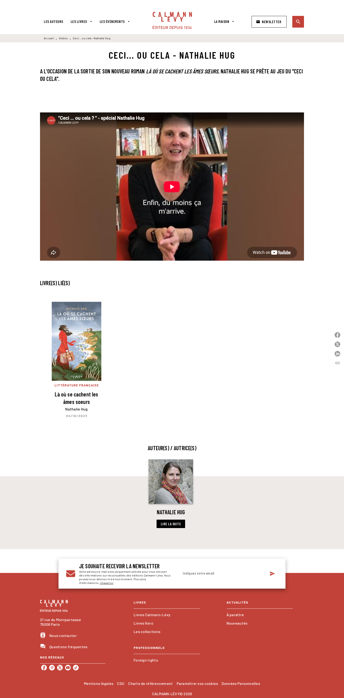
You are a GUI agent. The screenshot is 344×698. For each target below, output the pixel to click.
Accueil (49, 38)
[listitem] (44, 668)
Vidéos (63, 38)
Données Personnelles (241, 683)
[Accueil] (172, 20)
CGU (120, 683)
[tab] (53, 21)
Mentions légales (98, 683)
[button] (269, 22)
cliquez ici (106, 582)
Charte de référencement (150, 683)
